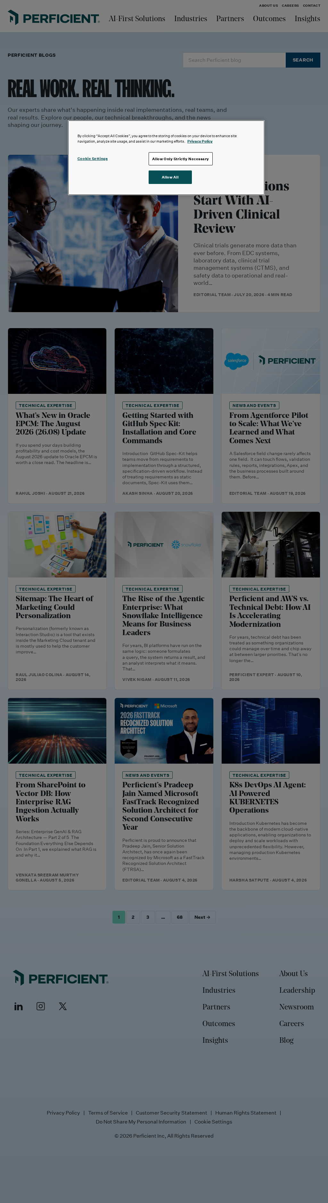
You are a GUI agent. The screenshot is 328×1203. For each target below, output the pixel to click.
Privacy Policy (200, 141)
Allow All (170, 177)
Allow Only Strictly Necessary (180, 158)
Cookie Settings (93, 158)
